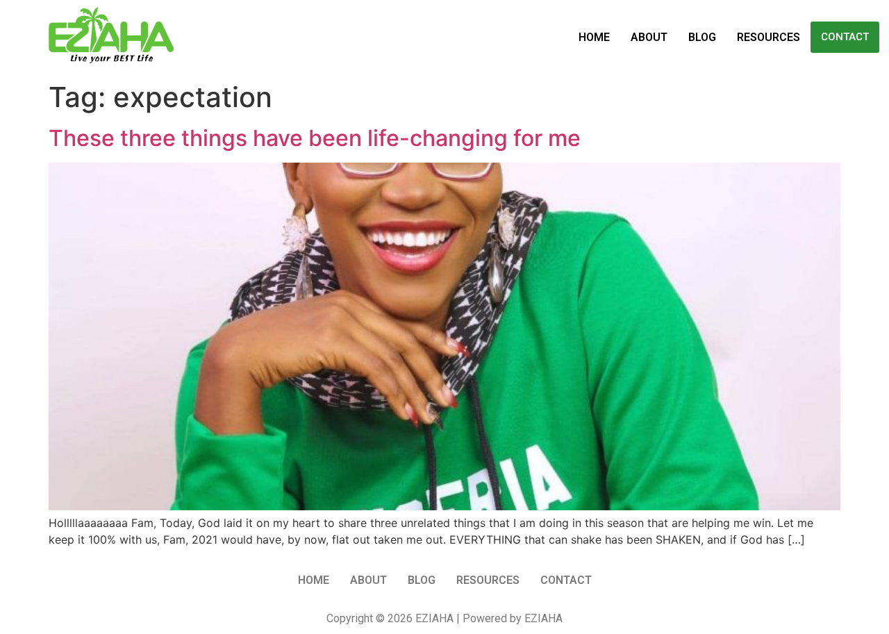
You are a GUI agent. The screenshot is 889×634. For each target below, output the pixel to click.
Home (594, 37)
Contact (845, 37)
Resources (768, 37)
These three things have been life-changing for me (315, 138)
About (649, 37)
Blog (702, 37)
